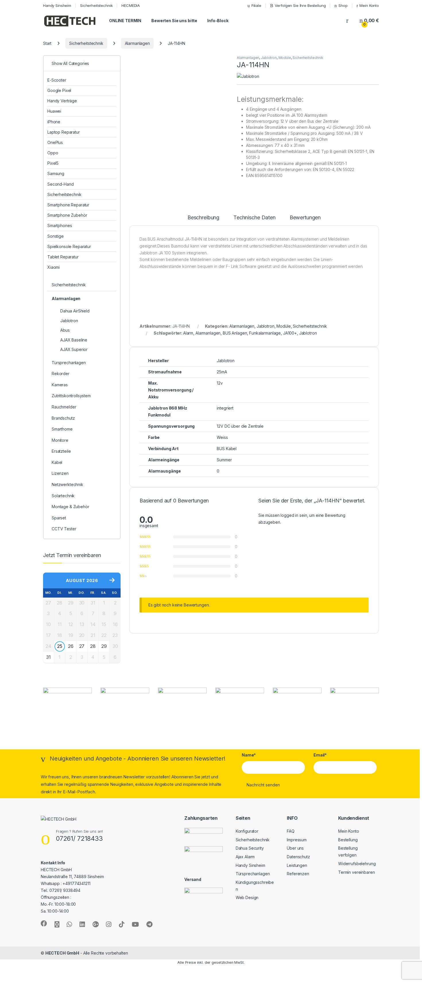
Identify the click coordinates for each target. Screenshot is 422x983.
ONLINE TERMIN (125, 20)
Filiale (256, 5)
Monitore (60, 440)
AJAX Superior (74, 349)
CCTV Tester (64, 528)
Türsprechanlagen (69, 362)
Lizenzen (60, 473)
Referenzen (298, 873)
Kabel (57, 462)
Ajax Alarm (245, 856)
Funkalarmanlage (265, 333)
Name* (249, 754)
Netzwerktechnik (67, 484)
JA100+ (290, 333)
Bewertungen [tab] (305, 217)
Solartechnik (63, 495)
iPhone (53, 121)
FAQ (291, 831)
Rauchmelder (64, 406)
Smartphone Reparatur (68, 204)
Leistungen (297, 865)
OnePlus (55, 142)
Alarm (188, 333)
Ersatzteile (61, 451)
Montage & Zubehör (70, 506)
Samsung (55, 173)
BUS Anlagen (235, 333)
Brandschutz (63, 418)
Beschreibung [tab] (203, 217)
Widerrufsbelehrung (356, 863)
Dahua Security (250, 848)
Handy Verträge (62, 100)
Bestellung (348, 839)
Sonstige (55, 236)
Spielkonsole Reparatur (69, 246)
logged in (289, 515)
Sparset (59, 517)
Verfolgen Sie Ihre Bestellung (300, 5)
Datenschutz (298, 856)
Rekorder (60, 373)
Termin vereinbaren (356, 872)
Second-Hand (60, 184)
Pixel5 (53, 163)
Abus (64, 330)
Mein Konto (369, 5)
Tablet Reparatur (63, 256)
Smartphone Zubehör (67, 215)
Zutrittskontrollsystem (71, 395)
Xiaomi (53, 267)
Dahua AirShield (75, 310)
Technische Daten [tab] (254, 217)
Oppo (52, 152)
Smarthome (62, 429)
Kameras (60, 384)
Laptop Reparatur (63, 132)
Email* (320, 754)
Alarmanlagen (137, 43)
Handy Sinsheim (57, 5)
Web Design (247, 897)
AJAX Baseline (73, 339)
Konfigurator (247, 831)
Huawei (54, 111)
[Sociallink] (44, 923)
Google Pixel (59, 90)
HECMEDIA (130, 5)
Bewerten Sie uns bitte (174, 20)
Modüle (284, 57)
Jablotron (269, 57)
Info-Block (218, 20)
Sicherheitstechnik (96, 5)
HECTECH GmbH (62, 953)
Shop (342, 5)
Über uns (295, 848)
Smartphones (59, 225)
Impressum (297, 839)
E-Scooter (56, 80)
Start (47, 43)
